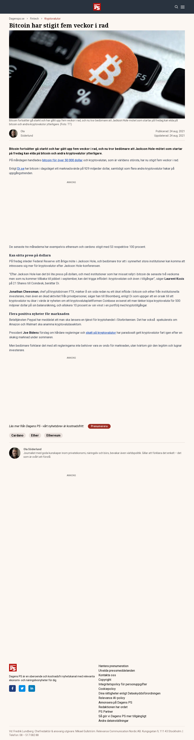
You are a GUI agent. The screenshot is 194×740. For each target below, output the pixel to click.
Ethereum (53, 435)
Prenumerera (99, 426)
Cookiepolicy (107, 689)
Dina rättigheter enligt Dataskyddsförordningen (129, 693)
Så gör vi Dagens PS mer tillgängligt (122, 716)
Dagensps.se (16, 18)
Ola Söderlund (32, 449)
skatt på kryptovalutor (101, 332)
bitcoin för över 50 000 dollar (62, 160)
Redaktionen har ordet (113, 707)
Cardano (17, 435)
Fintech (34, 18)
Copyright (105, 679)
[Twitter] (22, 688)
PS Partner (106, 711)
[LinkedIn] (31, 688)
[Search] (176, 7)
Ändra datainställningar (113, 721)
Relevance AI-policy (112, 698)
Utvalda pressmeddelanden (117, 670)
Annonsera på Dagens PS (115, 702)
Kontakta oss (107, 675)
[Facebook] (12, 688)
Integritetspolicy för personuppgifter (123, 684)
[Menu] (182, 7)
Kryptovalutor (53, 18)
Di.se (20, 168)
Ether (35, 435)
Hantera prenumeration (113, 666)
